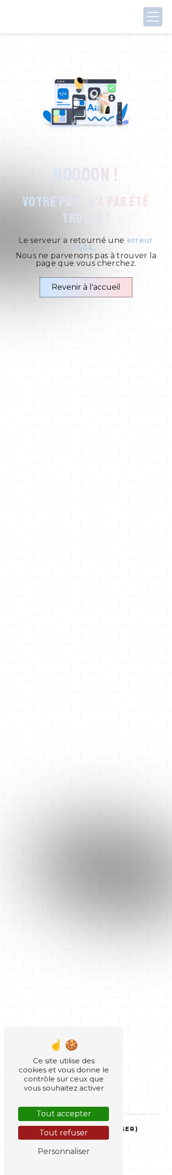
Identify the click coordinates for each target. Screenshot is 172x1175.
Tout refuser (63, 1132)
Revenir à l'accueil (86, 287)
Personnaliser (64, 1151)
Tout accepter (63, 1113)
